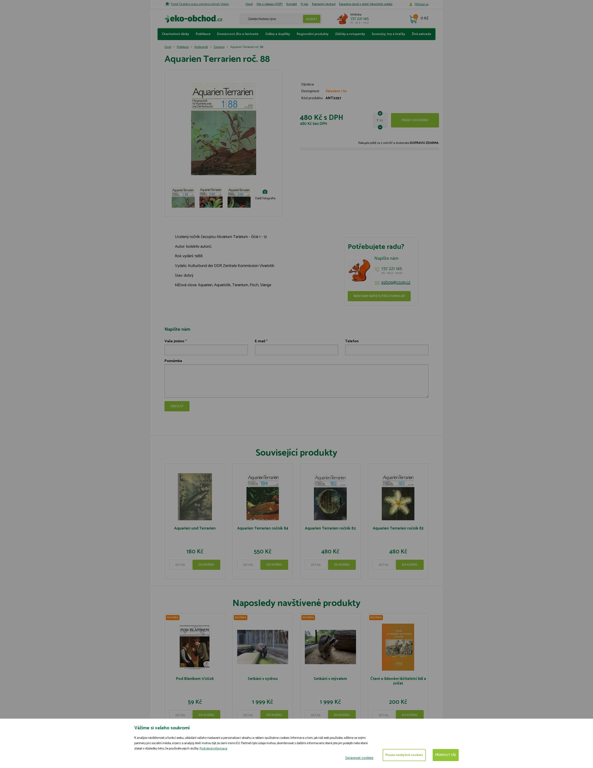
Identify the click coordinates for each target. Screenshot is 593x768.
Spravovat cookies (359, 758)
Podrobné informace (213, 748)
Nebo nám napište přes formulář (379, 296)
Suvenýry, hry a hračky (388, 34)
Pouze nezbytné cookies (404, 755)
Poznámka (173, 361)
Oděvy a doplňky (277, 34)
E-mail (260, 341)
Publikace (203, 34)
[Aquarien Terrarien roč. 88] (223, 129)
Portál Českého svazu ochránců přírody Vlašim (200, 4)
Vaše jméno (174, 341)
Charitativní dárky (175, 34)
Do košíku (206, 564)
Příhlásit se (422, 4)
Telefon (352, 341)
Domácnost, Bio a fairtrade (238, 34)
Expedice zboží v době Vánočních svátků (365, 4)
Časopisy (219, 47)
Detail (180, 565)
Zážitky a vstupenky (350, 34)
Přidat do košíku (415, 120)
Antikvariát (201, 47)
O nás (304, 4)
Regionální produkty (312, 34)
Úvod (249, 4)
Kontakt (291, 4)
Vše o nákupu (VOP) (269, 4)
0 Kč (425, 18)
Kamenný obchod (323, 4)
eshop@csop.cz (395, 282)
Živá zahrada (421, 34)
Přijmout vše (445, 755)
